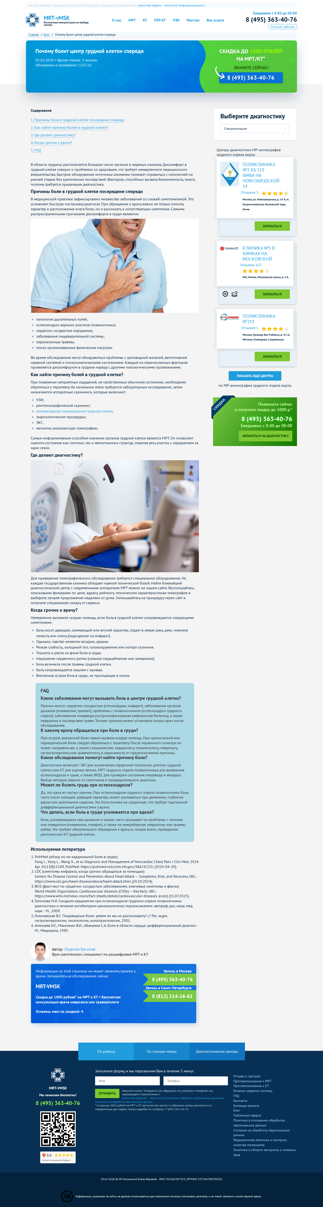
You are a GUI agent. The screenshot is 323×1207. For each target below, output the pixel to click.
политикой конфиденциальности (184, 5)
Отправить (107, 1093)
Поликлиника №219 (259, 319)
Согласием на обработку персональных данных (124, 1102)
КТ (145, 20)
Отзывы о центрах (246, 1076)
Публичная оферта (247, 1115)
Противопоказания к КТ (251, 1086)
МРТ (132, 20)
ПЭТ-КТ (160, 20)
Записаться (272, 226)
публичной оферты (149, 5)
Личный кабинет (283, 27)
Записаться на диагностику (265, 436)
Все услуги (215, 20)
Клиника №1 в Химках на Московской (259, 253)
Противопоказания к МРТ (252, 1081)
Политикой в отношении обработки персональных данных (185, 1098)
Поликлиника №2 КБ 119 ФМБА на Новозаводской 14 (259, 175)
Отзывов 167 (251, 264)
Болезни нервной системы (252, 1091)
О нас (116, 20)
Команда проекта (246, 1106)
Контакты (240, 1101)
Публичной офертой (134, 1098)
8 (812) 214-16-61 (172, 996)
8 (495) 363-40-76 (271, 19)
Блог (236, 1110)
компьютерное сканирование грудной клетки (74, 411)
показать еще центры (255, 376)
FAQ (236, 1096)
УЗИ (176, 20)
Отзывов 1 (250, 192)
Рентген (193, 20)
